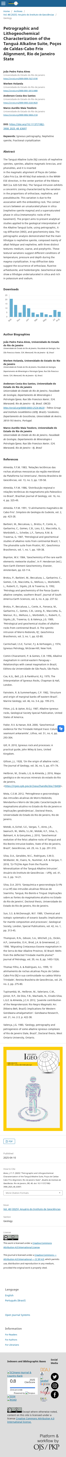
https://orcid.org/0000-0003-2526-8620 (20, 103)
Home (6, 11)
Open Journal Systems (17, 1315)
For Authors (11, 1339)
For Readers (11, 1334)
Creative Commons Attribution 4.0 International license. (30, 1420)
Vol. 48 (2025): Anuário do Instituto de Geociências (28, 14)
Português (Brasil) (15, 1300)
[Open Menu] (3, 3)
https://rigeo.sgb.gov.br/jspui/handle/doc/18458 (33, 786)
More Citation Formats (17, 1192)
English (9, 1295)
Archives (18, 11)
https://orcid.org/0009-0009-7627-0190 (20, 78)
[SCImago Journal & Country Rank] (23, 1375)
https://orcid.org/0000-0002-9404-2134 (20, 115)
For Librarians (12, 1344)
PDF (10, 1141)
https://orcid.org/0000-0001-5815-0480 (20, 90)
